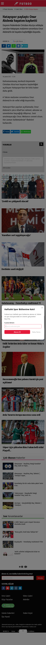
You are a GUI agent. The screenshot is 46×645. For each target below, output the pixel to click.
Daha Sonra (36, 332)
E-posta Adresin (9, 323)
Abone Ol (17, 332)
